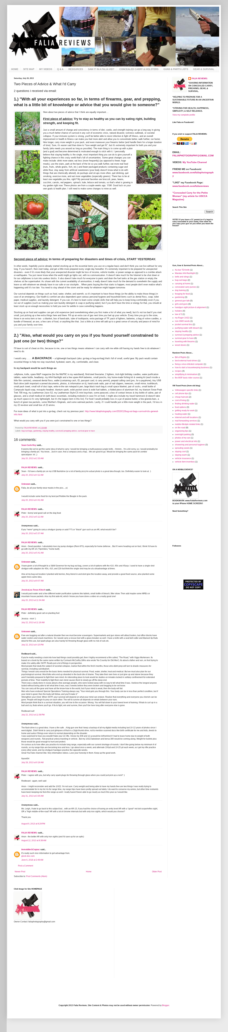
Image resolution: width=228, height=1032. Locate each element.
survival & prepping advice (66, 431)
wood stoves (180, 345)
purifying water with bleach (187, 328)
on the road (180, 427)
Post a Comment (25, 866)
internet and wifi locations (186, 417)
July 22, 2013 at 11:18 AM (33, 622)
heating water (181, 414)
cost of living (180, 400)
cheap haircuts (181, 397)
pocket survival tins (183, 324)
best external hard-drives (186, 360)
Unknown (25, 484)
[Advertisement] (189, 612)
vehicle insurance (183, 458)
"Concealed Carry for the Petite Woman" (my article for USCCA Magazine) (190, 196)
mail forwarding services (186, 421)
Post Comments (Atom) (36, 876)
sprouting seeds (182, 448)
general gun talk (182, 301)
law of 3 (178, 314)
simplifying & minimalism (186, 374)
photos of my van (182, 438)
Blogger (165, 1005)
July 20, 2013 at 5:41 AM (32, 553)
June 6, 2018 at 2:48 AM (32, 860)
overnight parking (183, 434)
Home (88, 871)
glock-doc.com (28, 856)
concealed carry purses (185, 287)
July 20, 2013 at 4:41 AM (32, 500)
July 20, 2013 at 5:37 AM (32, 533)
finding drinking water (184, 403)
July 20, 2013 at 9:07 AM (32, 581)
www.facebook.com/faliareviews (190, 186)
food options (180, 407)
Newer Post (20, 871)
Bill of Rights (180, 357)
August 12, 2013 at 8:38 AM (33, 840)
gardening (37, 431)
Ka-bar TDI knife (182, 270)
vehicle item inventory (185, 462)
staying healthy (48, 431)
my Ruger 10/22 (182, 318)
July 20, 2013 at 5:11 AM (32, 517)
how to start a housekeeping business (192, 367)
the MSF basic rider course (187, 378)
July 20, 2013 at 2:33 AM (32, 458)
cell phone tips (181, 393)
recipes (178, 371)
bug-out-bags (27, 431)
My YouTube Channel (195, 162)
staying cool (180, 451)
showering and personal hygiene (190, 445)
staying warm (181, 455)
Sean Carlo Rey (28, 445)
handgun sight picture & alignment (190, 307)
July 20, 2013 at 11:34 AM (33, 600)
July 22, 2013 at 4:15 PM (32, 645)
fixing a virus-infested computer (189, 364)
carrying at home (182, 283)
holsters (178, 311)
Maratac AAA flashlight (185, 273)
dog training (180, 290)
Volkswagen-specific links (186, 390)
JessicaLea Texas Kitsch (33, 590)
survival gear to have (86, 431)
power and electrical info (186, 441)
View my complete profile (183, 115)
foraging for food (182, 294)
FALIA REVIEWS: (29, 467)
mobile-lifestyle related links (187, 424)
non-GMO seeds (182, 321)
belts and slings (182, 277)
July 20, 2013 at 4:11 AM (32, 475)
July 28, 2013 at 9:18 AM (32, 762)
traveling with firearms (185, 341)
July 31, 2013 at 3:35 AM (32, 796)
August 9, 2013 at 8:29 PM (33, 824)
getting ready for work (184, 410)
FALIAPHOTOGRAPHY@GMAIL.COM (193, 155)
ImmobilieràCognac (30, 849)
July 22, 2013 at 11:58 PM (33, 715)
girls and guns (181, 304)
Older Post (157, 871)
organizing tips (181, 431)
